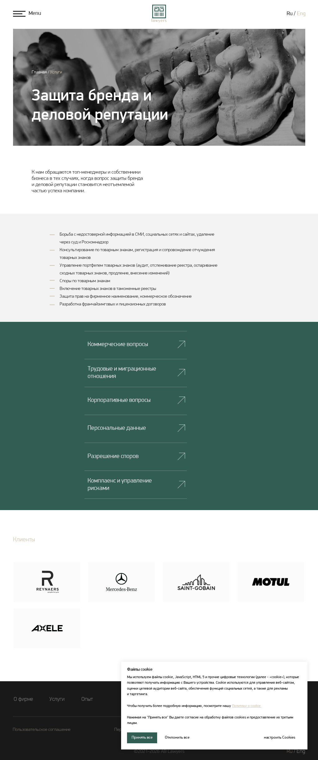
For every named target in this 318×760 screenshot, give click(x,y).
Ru (290, 751)
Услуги (56, 72)
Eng (301, 14)
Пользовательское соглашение (41, 729)
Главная (39, 72)
